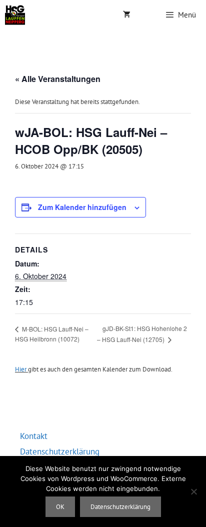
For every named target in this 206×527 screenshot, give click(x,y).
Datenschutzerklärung (60, 451)
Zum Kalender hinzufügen (82, 207)
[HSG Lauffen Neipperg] (15, 15)
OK (60, 506)
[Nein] (193, 491)
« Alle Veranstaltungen (57, 78)
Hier (20, 369)
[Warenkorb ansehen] (126, 15)
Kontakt (34, 436)
